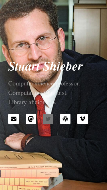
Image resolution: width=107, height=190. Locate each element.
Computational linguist (37, 92)
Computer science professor (43, 83)
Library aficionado (31, 102)
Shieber (63, 65)
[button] (13, 119)
